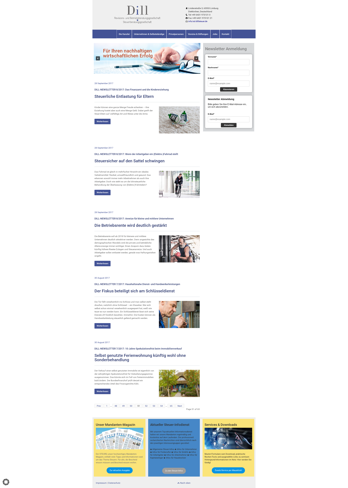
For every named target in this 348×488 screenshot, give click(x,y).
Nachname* (213, 67)
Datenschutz (114, 483)
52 (146, 406)
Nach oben (185, 483)
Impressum (101, 483)
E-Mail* (211, 78)
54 (161, 406)
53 (154, 406)
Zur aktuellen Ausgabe (120, 470)
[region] (147, 58)
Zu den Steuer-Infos (174, 470)
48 (116, 406)
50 (131, 406)
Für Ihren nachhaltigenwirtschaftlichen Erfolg (128, 53)
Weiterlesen (102, 121)
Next (180, 406)
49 (123, 406)
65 (171, 406)
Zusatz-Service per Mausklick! (228, 470)
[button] (98, 58)
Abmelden (229, 125)
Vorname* (212, 57)
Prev (99, 406)
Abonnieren (228, 89)
